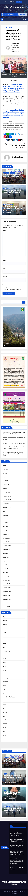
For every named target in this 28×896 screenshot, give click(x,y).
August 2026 (6, 465)
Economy (5, 624)
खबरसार (11, 172)
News (4, 639)
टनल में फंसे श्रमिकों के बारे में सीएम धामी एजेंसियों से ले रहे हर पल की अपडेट (20, 146)
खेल (7, 27)
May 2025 (5, 522)
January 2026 (6, 492)
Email (4, 268)
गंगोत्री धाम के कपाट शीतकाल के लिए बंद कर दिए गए (8, 146)
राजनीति (4, 704)
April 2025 (5, 526)
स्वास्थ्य (5, 204)
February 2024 (6, 580)
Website (5, 276)
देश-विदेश (4, 685)
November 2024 (7, 545)
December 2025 (7, 496)
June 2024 (5, 564)
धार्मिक (4, 689)
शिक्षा (4, 716)
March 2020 (6, 603)
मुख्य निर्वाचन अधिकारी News (9, 697)
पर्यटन (4, 693)
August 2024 (6, 557)
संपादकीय (5, 720)
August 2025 (6, 511)
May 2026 (5, 477)
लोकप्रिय (5, 712)
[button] (23, 19)
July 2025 (5, 515)
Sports (4, 643)
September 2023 (7, 599)
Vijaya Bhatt (16, 43)
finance (4, 628)
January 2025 (6, 538)
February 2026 (6, 488)
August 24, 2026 (9, 812)
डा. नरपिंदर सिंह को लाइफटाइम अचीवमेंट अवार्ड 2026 (14, 443)
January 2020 (6, 606)
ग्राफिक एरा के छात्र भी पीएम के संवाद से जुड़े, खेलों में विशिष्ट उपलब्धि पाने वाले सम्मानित (13, 176)
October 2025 (6, 503)
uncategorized (6, 651)
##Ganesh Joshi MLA (15, 48)
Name (4, 260)
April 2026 (5, 480)
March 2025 (6, 530)
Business (5, 620)
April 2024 (5, 572)
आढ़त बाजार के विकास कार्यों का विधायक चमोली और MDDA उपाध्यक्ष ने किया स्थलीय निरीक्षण (12, 192)
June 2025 (5, 519)
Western (5, 655)
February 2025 (6, 534)
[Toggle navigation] (13, 20)
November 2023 (7, 591)
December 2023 (7, 587)
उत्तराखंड (10, 27)
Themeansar (13, 893)
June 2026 (5, 473)
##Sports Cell (15, 51)
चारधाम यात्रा (5, 678)
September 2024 (7, 553)
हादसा (4, 739)
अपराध (4, 662)
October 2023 (6, 595)
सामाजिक (5, 723)
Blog (4, 616)
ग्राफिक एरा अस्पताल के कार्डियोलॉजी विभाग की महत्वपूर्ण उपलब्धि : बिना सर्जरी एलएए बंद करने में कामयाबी (13, 454)
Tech (4, 647)
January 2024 (6, 584)
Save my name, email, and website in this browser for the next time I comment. (13, 288)
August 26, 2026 (9, 796)
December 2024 (7, 542)
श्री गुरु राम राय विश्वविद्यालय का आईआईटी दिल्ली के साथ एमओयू (13, 777)
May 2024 (5, 568)
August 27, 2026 (9, 763)
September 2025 (7, 507)
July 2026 (5, 469)
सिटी (4, 172)
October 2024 (6, 549)
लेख (3, 708)
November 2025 (7, 500)
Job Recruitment (7, 636)
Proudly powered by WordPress (9, 891)
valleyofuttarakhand (14, 7)
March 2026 (6, 484)
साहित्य (4, 727)
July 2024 (5, 561)
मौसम (4, 701)
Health (4, 632)
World (4, 658)
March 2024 (6, 576)
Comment (5, 230)
